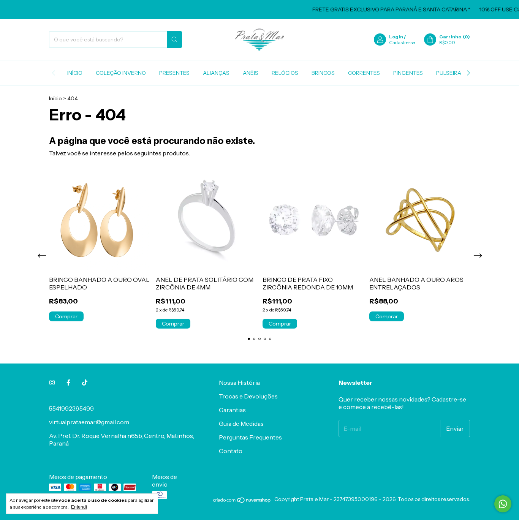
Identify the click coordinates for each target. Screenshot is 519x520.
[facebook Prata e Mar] (68, 382)
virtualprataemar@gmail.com (89, 422)
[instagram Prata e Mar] (52, 382)
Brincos (323, 73)
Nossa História (239, 382)
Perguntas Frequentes (250, 437)
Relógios (285, 73)
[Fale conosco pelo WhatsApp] (502, 503)
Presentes (174, 73)
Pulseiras (450, 73)
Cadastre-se (402, 42)
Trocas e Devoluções (248, 396)
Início (74, 73)
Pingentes (408, 73)
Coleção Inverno (121, 73)
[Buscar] (174, 39)
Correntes (364, 73)
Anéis (250, 73)
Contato (230, 451)
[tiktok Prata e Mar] (85, 382)
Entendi (79, 507)
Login (396, 37)
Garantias (232, 410)
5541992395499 (71, 408)
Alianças (216, 73)
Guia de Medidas (241, 423)
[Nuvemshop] (242, 501)
